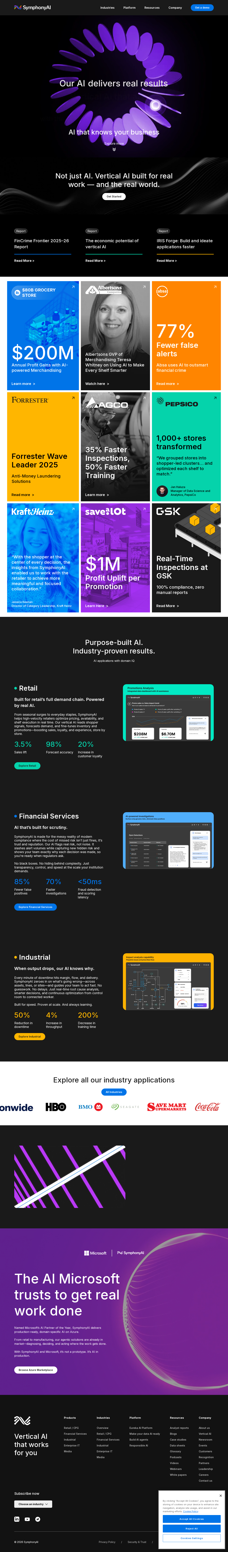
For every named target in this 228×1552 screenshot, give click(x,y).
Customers (205, 1451)
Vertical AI (205, 1433)
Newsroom (205, 1439)
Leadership (206, 1468)
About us (204, 1427)
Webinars (176, 1468)
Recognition (206, 1457)
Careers (204, 1474)
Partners (204, 1463)
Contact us (205, 1480)
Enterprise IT (72, 1445)
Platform (135, 1417)
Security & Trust (137, 1541)
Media (68, 1451)
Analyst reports (179, 1427)
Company (205, 1417)
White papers (178, 1474)
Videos (174, 1463)
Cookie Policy (190, 1511)
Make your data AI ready (144, 1433)
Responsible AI (138, 1445)
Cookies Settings (192, 1538)
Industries (103, 1417)
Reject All (192, 1528)
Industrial (70, 1439)
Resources (177, 1417)
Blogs (173, 1433)
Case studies (178, 1439)
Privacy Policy (107, 1541)
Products (70, 1417)
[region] (191, 1519)
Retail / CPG (71, 1427)
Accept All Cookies (192, 1519)
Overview (102, 1427)
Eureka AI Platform (140, 1427)
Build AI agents (138, 1439)
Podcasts (176, 1457)
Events (203, 1445)
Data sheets (177, 1445)
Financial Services (75, 1433)
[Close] (221, 1496)
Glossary (175, 1451)
